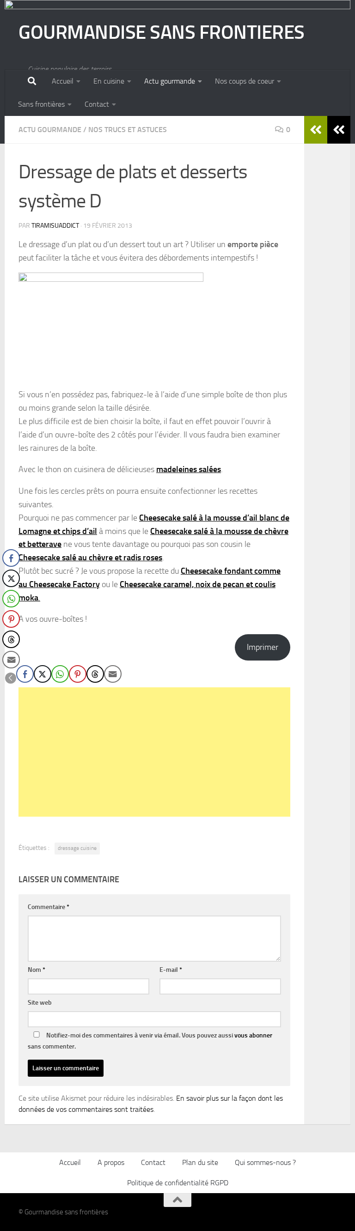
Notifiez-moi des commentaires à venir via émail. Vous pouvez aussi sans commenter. (150, 1040)
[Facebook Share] (25, 674)
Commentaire (48, 907)
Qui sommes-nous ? (265, 1162)
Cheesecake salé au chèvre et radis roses (90, 557)
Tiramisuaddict (55, 226)
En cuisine (108, 81)
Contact (97, 104)
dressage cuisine (77, 848)
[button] (10, 678)
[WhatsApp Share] (60, 674)
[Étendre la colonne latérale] (338, 130)
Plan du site (200, 1162)
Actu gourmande (169, 81)
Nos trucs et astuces (127, 129)
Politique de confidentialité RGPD (177, 1182)
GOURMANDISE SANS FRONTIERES (161, 32)
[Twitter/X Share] (42, 674)
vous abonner (253, 1035)
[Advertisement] (154, 752)
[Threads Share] (95, 674)
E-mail (170, 970)
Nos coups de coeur (244, 81)
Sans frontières (41, 104)
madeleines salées (188, 469)
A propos (111, 1162)
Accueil (62, 81)
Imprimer (262, 647)
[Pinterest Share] (77, 674)
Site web (40, 1003)
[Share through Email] (113, 674)
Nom (36, 970)
